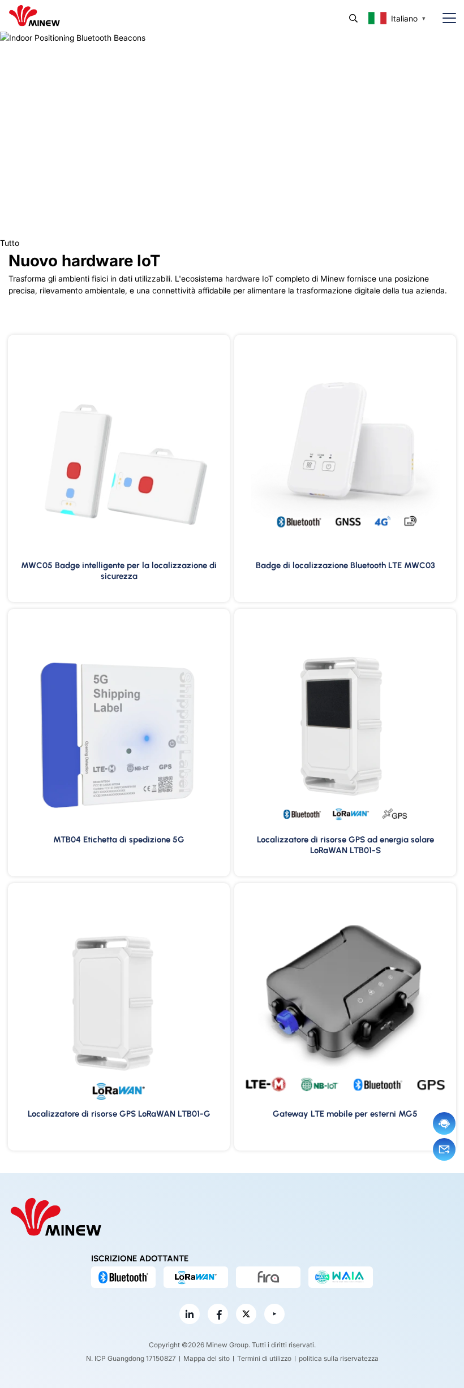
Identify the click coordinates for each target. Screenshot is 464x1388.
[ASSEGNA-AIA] (340, 1277)
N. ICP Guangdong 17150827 (131, 1358)
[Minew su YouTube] (274, 1314)
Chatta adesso (444, 1123)
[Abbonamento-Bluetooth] (123, 1277)
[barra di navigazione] (444, 18)
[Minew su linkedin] (189, 1314)
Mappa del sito (206, 1358)
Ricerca (353, 18)
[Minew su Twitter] (246, 1314)
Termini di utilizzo (264, 1358)
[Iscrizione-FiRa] (268, 1277)
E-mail (444, 1149)
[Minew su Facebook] (218, 1314)
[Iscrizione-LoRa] (196, 1277)
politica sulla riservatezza (339, 1358)
